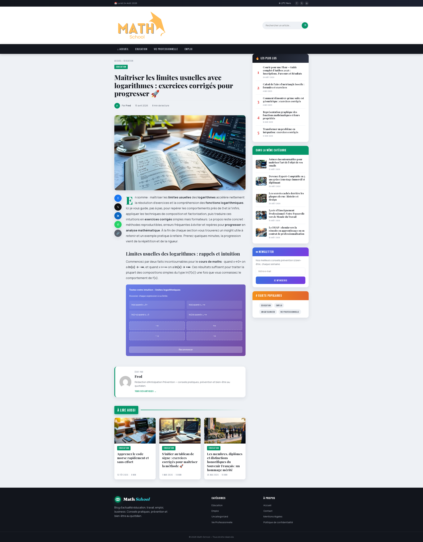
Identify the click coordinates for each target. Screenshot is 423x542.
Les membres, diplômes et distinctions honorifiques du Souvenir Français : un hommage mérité (224, 462)
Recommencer (186, 349)
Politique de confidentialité (278, 522)
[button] (157, 305)
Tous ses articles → (145, 391)
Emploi (188, 49)
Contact (267, 510)
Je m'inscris (280, 280)
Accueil (117, 60)
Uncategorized (268, 311)
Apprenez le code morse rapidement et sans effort (133, 458)
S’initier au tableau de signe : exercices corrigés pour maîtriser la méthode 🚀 (180, 460)
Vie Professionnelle (166, 49)
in (118, 216)
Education (141, 49)
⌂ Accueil (123, 49)
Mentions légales (272, 516)
